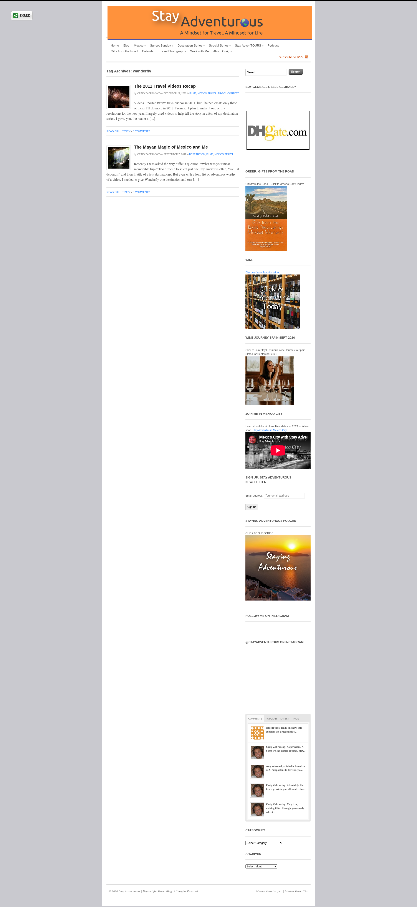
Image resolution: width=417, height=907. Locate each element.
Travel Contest (228, 93)
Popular (271, 718)
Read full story (118, 131)
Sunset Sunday (159, 46)
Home (115, 45)
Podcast (273, 45)
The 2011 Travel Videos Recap (165, 86)
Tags (296, 718)
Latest (284, 718)
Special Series (217, 46)
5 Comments (141, 192)
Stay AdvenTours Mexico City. (270, 430)
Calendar (148, 51)
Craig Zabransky (148, 93)
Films (192, 93)
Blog (126, 45)
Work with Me (199, 51)
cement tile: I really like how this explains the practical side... (284, 729)
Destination (197, 154)
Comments (255, 718)
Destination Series (188, 46)
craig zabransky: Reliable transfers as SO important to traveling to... (285, 768)
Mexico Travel (207, 93)
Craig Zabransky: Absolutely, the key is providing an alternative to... (285, 787)
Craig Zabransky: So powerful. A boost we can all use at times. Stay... (285, 749)
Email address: (254, 495)
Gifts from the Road (124, 51)
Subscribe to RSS (291, 57)
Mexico (138, 46)
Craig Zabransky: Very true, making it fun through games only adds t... (285, 808)
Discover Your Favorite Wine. (262, 272)
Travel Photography (172, 51)
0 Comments (141, 131)
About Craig (220, 51)
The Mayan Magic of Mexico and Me (171, 147)
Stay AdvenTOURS (247, 46)
